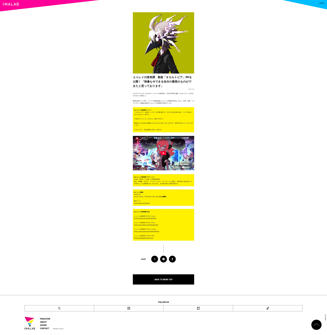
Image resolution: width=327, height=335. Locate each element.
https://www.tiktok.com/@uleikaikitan (146, 225)
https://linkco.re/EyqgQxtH (142, 203)
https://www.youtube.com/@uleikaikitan (146, 231)
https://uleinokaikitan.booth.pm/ (143, 238)
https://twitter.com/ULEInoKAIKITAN (145, 218)
